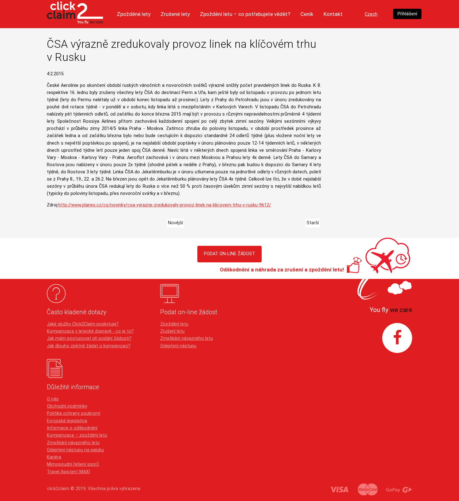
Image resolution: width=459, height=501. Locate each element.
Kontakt (333, 14)
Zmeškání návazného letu (186, 338)
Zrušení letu (172, 331)
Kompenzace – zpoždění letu (77, 435)
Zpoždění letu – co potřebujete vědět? (245, 14)
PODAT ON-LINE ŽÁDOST (229, 253)
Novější (175, 223)
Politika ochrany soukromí (73, 413)
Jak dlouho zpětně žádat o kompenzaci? (89, 346)
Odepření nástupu (178, 346)
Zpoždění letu (174, 324)
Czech (371, 14)
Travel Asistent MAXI (68, 471)
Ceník (306, 14)
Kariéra (54, 457)
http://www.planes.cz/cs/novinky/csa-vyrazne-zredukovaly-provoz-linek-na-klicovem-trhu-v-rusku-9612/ (164, 205)
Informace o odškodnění (72, 428)
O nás (53, 399)
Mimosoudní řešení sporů (73, 464)
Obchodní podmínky (67, 406)
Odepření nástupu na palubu (75, 450)
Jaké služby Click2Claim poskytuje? (83, 324)
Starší (313, 223)
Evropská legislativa (67, 421)
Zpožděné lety (134, 14)
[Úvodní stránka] (75, 14)
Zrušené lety (175, 14)
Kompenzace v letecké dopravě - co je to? (90, 331)
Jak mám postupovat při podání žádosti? (89, 338)
